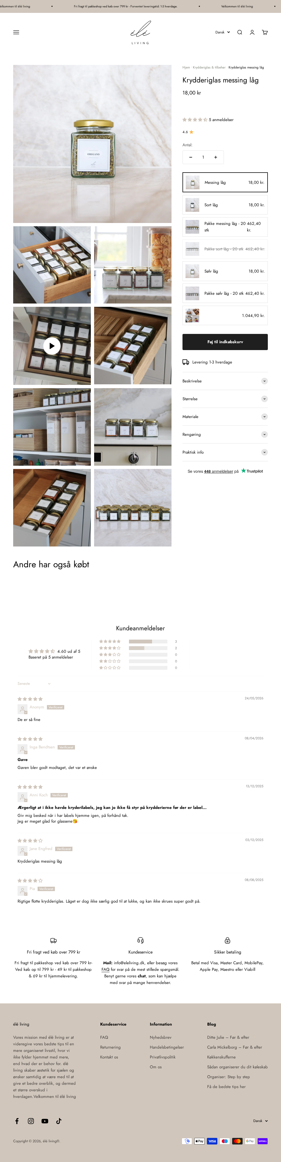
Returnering (110, 1047)
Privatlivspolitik (163, 1057)
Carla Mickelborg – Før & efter (234, 1047)
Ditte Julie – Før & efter (228, 1037)
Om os (156, 1067)
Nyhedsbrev (161, 1037)
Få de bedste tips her (226, 1087)
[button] (195, 120)
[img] (30, 699)
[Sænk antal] (191, 157)
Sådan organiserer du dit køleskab (237, 1067)
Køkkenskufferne (221, 1057)
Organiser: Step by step (228, 1077)
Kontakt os (109, 1057)
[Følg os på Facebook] (17, 1121)
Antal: (187, 145)
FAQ (105, 969)
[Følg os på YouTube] (45, 1121)
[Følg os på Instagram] (31, 1121)
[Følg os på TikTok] (59, 1121)
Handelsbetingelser (167, 1047)
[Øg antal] (216, 157)
